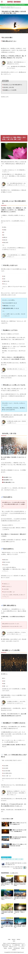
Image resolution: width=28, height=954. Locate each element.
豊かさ (3, 859)
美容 (8, 859)
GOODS (22, 948)
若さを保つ (13, 859)
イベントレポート (21, 946)
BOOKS (5, 948)
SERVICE (13, 939)
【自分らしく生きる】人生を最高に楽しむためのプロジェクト (14, 943)
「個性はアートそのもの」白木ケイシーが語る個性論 (14, 4)
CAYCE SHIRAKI (14, 1)
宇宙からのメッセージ (13, 946)
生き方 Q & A (5, 946)
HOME (9, 939)
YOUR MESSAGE (16, 948)
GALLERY (10, 948)
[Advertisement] (14, 115)
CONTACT (14, 949)
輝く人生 (18, 859)
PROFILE (18, 939)
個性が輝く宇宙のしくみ (6, 857)
